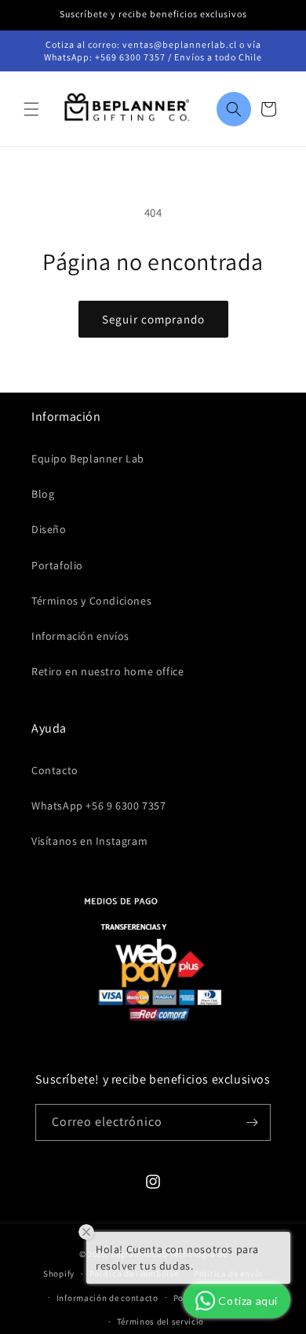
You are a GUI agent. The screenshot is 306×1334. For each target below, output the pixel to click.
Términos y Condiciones (91, 601)
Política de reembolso (134, 1273)
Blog (42, 494)
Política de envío (228, 1273)
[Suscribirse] (252, 1122)
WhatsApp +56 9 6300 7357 (98, 806)
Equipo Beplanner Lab (87, 458)
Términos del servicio (161, 1321)
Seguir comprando (153, 319)
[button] (31, 109)
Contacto (54, 770)
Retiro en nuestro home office (107, 671)
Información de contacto (107, 1297)
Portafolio (57, 565)
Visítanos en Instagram (89, 841)
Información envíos (80, 636)
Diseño (49, 529)
